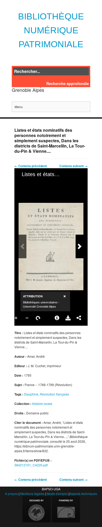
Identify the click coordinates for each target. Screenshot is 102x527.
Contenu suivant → (73, 166)
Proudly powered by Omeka (66, 509)
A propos (11, 493)
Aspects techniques (83, 493)
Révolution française (54, 394)
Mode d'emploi (57, 493)
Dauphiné (31, 394)
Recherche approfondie (67, 83)
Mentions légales (32, 493)
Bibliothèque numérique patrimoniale (51, 30)
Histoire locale (42, 403)
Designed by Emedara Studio (36, 509)
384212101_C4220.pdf (31, 465)
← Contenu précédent (30, 166)
